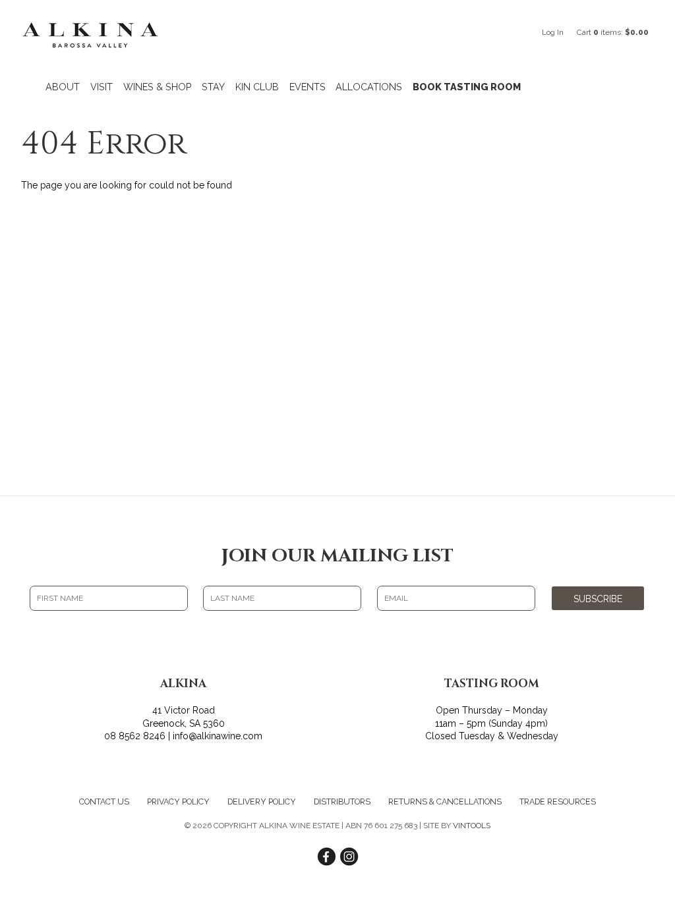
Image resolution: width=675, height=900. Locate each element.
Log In (553, 32)
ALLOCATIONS (369, 86)
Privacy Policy (178, 801)
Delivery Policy (261, 801)
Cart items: (613, 32)
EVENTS (307, 86)
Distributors (342, 801)
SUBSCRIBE (597, 599)
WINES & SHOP (157, 86)
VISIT (101, 86)
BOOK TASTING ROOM (467, 86)
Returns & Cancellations (445, 801)
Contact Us (104, 801)
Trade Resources (557, 801)
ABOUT (62, 86)
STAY (213, 86)
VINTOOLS (471, 825)
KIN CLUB (257, 86)
